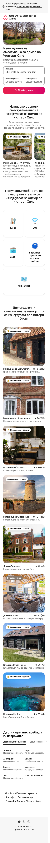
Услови (31, 829)
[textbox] (14, 81)
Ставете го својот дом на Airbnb (22, 17)
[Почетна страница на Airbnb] (5, 17)
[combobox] (24, 72)
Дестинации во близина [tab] (14, 742)
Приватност (19, 829)
